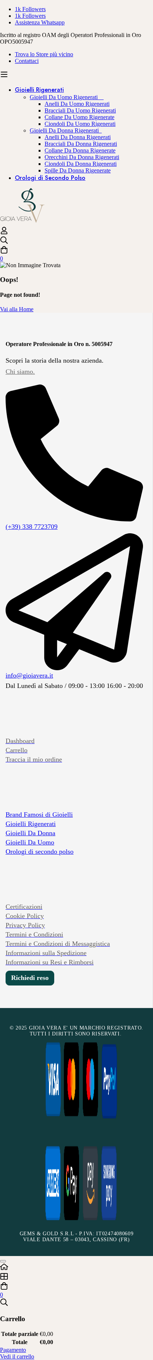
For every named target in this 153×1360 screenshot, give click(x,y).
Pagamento (13, 1350)
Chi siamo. (20, 371)
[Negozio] (76, 1277)
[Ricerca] (76, 241)
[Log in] (4, 232)
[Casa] (76, 1267)
